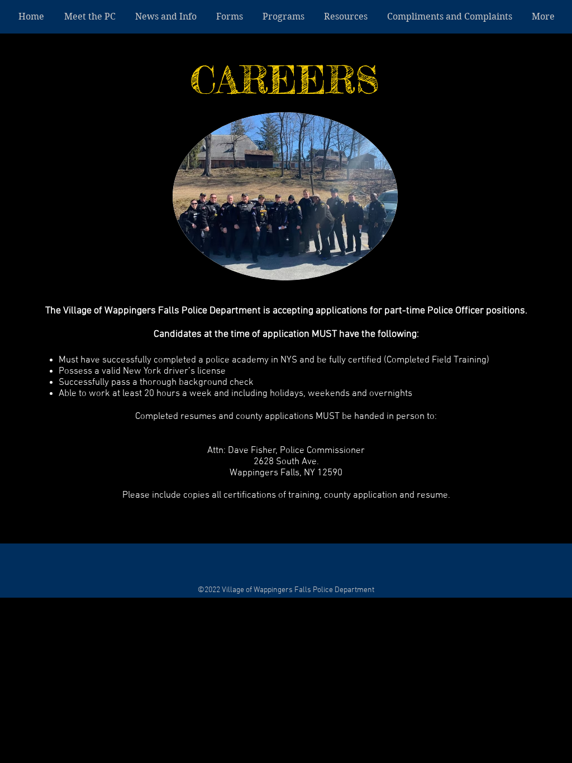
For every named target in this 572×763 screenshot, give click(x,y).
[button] (283, 16)
